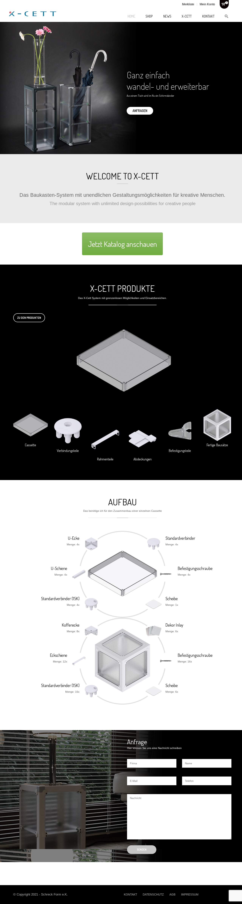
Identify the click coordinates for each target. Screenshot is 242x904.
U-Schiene (59, 568)
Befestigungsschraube (195, 568)
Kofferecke (70, 625)
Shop (149, 16)
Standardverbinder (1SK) (60, 598)
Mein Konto (207, 4)
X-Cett (187, 16)
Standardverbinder (180, 538)
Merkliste (188, 4)
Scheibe (171, 598)
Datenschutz (153, 894)
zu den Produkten (29, 317)
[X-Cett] (32, 9)
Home (131, 16)
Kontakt (208, 16)
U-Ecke (73, 538)
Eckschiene (58, 655)
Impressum (190, 894)
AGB (172, 894)
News (167, 16)
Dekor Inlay (174, 625)
